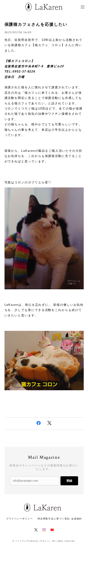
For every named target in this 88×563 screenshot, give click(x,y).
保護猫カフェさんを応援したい (36, 24)
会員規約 (76, 518)
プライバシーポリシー (19, 518)
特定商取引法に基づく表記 (54, 518)
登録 (69, 480)
